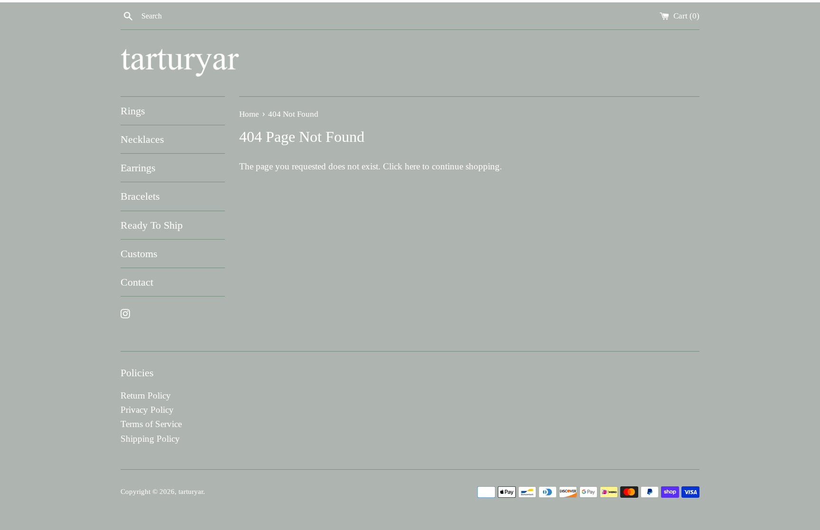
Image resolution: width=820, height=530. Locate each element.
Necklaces (142, 139)
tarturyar (190, 491)
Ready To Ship (152, 225)
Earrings (138, 168)
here (412, 166)
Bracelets (140, 196)
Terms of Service (151, 424)
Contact (137, 282)
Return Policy (146, 395)
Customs (139, 254)
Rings (133, 111)
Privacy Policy (147, 410)
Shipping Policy (150, 439)
